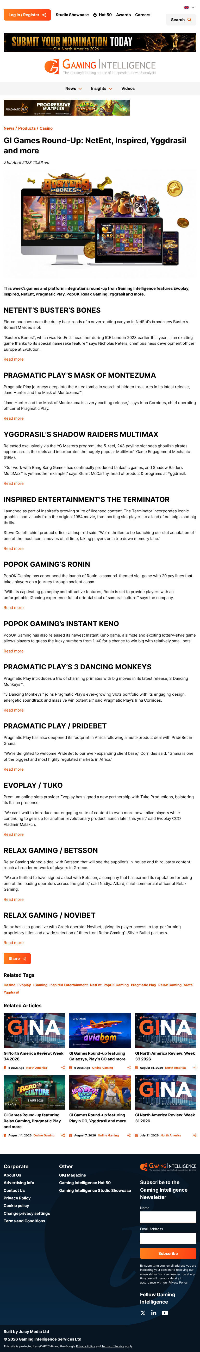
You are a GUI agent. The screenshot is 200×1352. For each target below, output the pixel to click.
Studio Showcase (72, 14)
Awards (123, 14)
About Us (12, 1175)
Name (144, 1208)
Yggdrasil (11, 992)
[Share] (63, 1068)
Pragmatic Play (143, 985)
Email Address (151, 1229)
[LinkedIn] (153, 1313)
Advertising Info (19, 1182)
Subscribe (168, 1253)
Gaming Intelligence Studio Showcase (95, 1190)
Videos (128, 88)
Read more (14, 359)
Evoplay (24, 985)
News (9, 128)
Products (27, 128)
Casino (46, 128)
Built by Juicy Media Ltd (26, 1331)
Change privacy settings (27, 1213)
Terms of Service (113, 1346)
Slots (188, 985)
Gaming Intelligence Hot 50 (85, 1182)
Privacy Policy (17, 1198)
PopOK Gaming (116, 985)
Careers (142, 14)
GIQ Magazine (72, 1175)
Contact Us (14, 1190)
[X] (143, 1313)
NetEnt (96, 985)
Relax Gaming (170, 985)
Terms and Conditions (24, 1220)
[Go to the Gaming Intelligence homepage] (100, 67)
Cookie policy (16, 1205)
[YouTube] (165, 1313)
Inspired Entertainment (68, 985)
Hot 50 (105, 14)
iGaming (40, 985)
